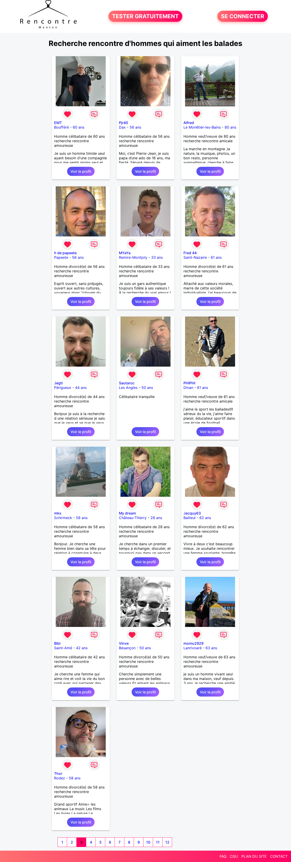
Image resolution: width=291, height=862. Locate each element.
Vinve (124, 643)
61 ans (216, 257)
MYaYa (124, 253)
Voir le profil (80, 171)
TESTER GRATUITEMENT (145, 16)
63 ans (211, 648)
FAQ (223, 856)
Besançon (127, 648)
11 (158, 842)
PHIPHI (189, 383)
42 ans (82, 648)
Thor (58, 773)
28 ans (156, 517)
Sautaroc (127, 383)
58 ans (82, 517)
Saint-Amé (63, 648)
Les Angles (128, 387)
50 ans (147, 387)
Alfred (188, 122)
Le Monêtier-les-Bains (202, 127)
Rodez (59, 778)
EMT (58, 122)
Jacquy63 (192, 513)
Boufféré (61, 127)
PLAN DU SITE (254, 856)
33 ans (157, 257)
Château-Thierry (133, 517)
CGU (234, 856)
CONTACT (279, 856)
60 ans (78, 127)
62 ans (205, 517)
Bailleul (189, 517)
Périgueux (62, 387)
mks (57, 513)
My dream (127, 513)
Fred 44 (190, 253)
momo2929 (193, 643)
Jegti (58, 383)
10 (148, 842)
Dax (122, 127)
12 (167, 842)
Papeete (61, 257)
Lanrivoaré (192, 648)
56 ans (135, 127)
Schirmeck (63, 517)
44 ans (81, 387)
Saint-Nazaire (195, 257)
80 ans (230, 127)
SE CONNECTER (242, 16)
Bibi (57, 643)
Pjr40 (123, 122)
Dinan (188, 387)
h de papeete (65, 253)
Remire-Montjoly (133, 257)
